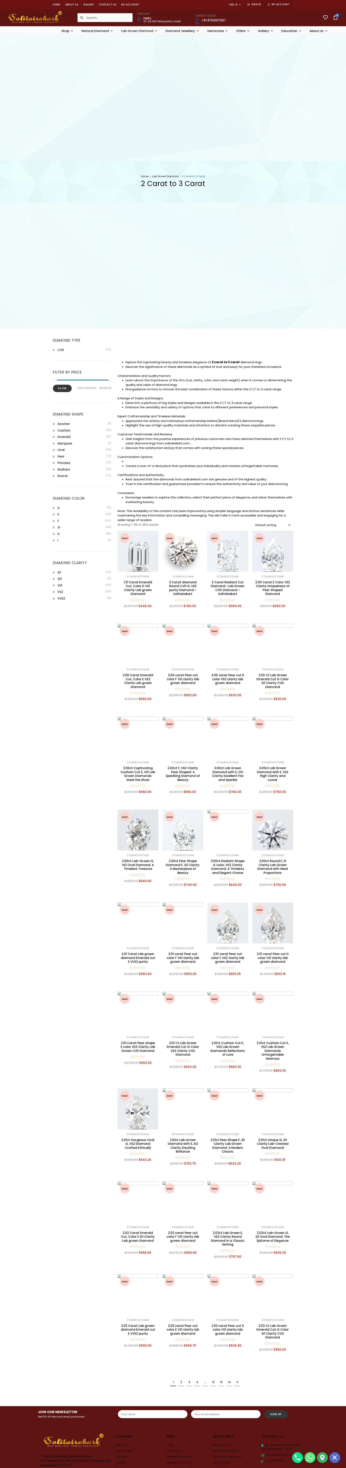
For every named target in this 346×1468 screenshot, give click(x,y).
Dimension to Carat (179, 1457)
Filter (62, 388)
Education (289, 31)
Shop (65, 31)
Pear (60, 456)
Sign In (256, 4)
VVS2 (61, 598)
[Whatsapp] (310, 1457)
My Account (281, 4)
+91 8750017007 (275, 1461)
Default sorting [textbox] (265, 525)
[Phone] (297, 1457)
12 (213, 1382)
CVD (60, 350)
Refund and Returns (225, 1451)
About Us (71, 4)
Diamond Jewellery (180, 31)
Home (56, 4)
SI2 (59, 579)
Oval (61, 450)
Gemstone (215, 31)
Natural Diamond (95, 31)
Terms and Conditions (227, 1457)
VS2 (60, 592)
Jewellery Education (180, 1462)
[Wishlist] (325, 18)
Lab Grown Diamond (137, 31)
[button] (153, 536)
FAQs (170, 1445)
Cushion (63, 430)
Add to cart (138, 615)
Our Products (124, 1451)
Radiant (63, 469)
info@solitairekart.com (281, 1455)
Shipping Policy (222, 1445)
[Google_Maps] (322, 1457)
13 (221, 1382)
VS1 (59, 585)
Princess (63, 463)
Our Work (122, 1457)
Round (62, 476)
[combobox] (272, 524)
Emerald (63, 437)
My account (130, 4)
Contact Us (107, 4)
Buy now (182, 714)
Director (121, 1462)
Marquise (64, 443)
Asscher (63, 424)
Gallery (88, 4)
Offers (241, 31)
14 (229, 1382)
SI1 (59, 572)
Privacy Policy (221, 1462)
